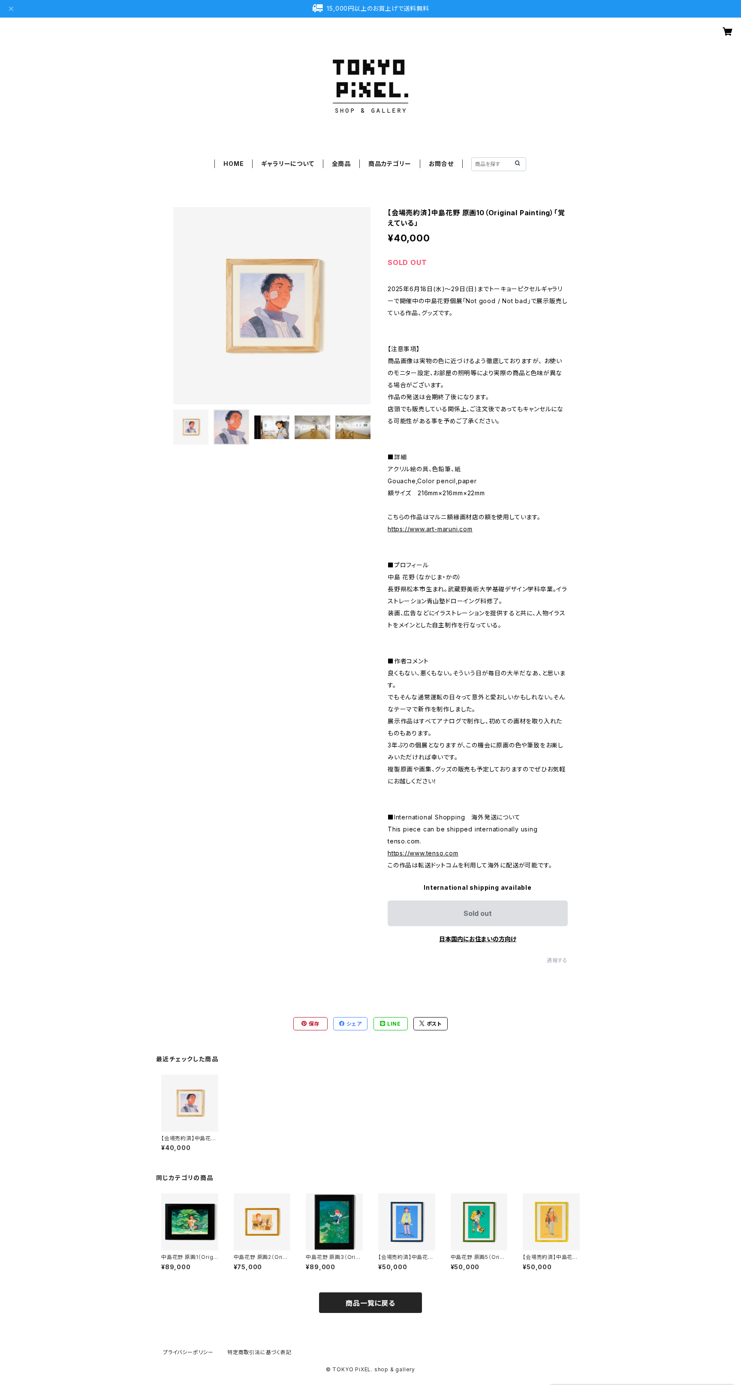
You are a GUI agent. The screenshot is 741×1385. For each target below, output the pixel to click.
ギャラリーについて (287, 163)
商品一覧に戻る (370, 1303)
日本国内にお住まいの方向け (477, 938)
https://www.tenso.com (423, 853)
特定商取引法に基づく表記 (259, 1352)
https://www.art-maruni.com (430, 529)
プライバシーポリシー (188, 1352)
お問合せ (441, 163)
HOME (233, 163)
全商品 (341, 163)
